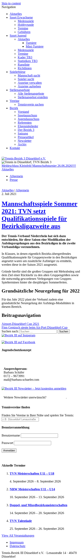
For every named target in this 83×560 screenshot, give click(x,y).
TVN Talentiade (21, 521)
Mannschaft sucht (29, 75)
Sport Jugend (18, 35)
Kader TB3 (25, 57)
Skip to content (11, 3)
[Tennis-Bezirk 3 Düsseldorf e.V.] (24, 158)
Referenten (25, 122)
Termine (23, 28)
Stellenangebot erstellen (33, 97)
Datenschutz (17, 546)
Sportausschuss (27, 115)
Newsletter (24, 140)
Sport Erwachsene (21, 17)
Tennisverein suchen (31, 104)
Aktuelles (16, 14)
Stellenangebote (20, 90)
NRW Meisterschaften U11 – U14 (32, 489)
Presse (14, 179)
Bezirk (14, 108)
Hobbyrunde (26, 24)
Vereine (14, 101)
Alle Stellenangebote (31, 93)
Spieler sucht (26, 79)
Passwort (7, 443)
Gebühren (24, 32)
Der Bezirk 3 (26, 130)
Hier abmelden (56, 397)
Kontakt (15, 148)
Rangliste (24, 64)
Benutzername (11, 435)
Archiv (22, 144)
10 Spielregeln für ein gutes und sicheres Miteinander (40, 360)
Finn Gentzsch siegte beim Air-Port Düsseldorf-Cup (34, 327)
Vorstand (23, 111)
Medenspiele (26, 21)
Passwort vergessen (14, 457)
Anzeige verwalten (30, 82)
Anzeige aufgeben (29, 86)
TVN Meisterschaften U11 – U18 (32, 473)
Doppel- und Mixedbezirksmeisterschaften (38, 505)
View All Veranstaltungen (18, 535)
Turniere (31, 43)
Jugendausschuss (28, 119)
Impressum (17, 542)
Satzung (23, 133)
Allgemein (16, 176)
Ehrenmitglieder (28, 126)
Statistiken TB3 (27, 61)
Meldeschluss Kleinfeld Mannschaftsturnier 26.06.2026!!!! (39, 165)
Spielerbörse (17, 72)
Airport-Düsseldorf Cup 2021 (20, 324)
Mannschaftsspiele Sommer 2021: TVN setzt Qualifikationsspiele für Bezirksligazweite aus (39, 215)
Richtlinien (25, 68)
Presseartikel (26, 137)
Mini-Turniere (35, 46)
